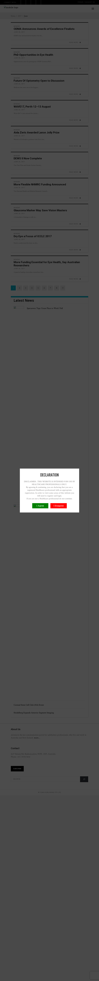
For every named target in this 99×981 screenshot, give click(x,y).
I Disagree (58, 505)
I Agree (40, 505)
